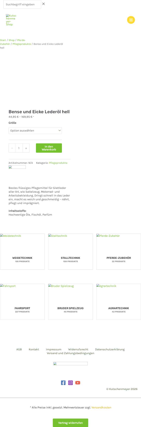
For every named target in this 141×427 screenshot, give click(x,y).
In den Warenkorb (49, 148)
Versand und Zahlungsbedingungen (70, 353)
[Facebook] (63, 382)
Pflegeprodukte (22, 43)
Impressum (53, 349)
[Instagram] (70, 382)
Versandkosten (101, 407)
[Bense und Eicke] (17, 173)
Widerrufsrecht (78, 349)
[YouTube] (77, 382)
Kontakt (34, 349)
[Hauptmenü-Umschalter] (131, 20)
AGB (19, 349)
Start (3, 40)
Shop (12, 40)
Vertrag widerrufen (70, 422)
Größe (12, 122)
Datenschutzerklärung (110, 349)
